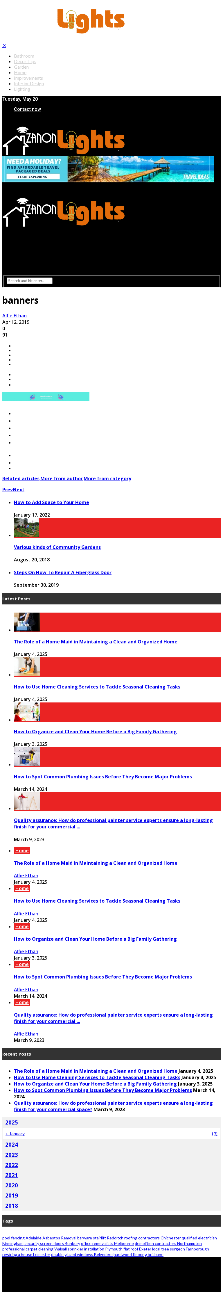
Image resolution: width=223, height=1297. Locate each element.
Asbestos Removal (59, 1237)
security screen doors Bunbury (52, 1243)
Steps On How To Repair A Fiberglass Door (63, 572)
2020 (11, 1185)
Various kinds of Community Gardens (57, 547)
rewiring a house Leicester (26, 1254)
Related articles (20, 478)
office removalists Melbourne (107, 1243)
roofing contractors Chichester (152, 1237)
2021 (11, 1175)
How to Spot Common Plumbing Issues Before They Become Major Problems (103, 776)
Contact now (27, 109)
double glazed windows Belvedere (82, 1254)
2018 (11, 1205)
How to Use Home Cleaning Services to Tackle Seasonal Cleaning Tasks (97, 687)
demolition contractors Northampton (168, 1243)
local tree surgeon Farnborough (180, 1248)
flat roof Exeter (137, 1248)
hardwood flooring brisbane (138, 1254)
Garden (21, 67)
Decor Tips (25, 61)
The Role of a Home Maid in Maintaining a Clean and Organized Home (95, 641)
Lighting (22, 89)
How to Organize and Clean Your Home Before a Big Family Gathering (95, 731)
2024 (11, 1144)
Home (20, 72)
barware (84, 1237)
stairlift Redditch (108, 1237)
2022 (11, 1164)
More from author (61, 478)
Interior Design (29, 83)
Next (18, 489)
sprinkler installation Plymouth (95, 1248)
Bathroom (24, 55)
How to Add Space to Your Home (51, 502)
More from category (107, 478)
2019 (11, 1195)
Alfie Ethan (14, 315)
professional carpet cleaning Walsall (34, 1248)
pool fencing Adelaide (22, 1237)
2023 (11, 1154)
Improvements (28, 78)
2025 (11, 1122)
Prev (7, 489)
